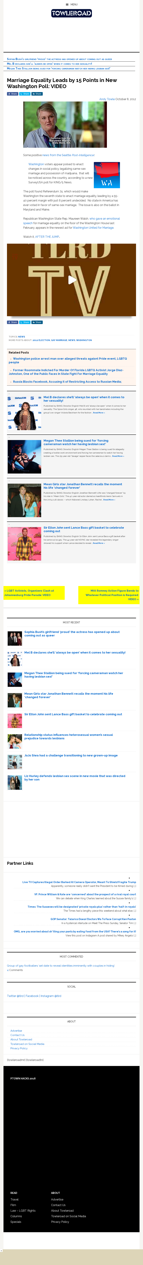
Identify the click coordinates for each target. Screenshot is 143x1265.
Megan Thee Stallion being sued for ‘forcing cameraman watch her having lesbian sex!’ (58, 68)
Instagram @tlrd (51, 996)
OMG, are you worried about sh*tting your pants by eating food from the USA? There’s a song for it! (75, 931)
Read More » (99, 413)
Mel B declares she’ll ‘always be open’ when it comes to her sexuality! (49, 63)
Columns (16, 1216)
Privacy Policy (19, 1048)
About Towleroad (21, 1039)
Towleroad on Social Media (27, 1044)
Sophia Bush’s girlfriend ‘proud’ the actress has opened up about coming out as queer (59, 59)
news (45, 155)
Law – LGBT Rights (23, 1210)
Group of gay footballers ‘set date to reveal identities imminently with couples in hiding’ (61, 965)
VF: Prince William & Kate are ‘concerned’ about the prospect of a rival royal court (85, 894)
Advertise (16, 1030)
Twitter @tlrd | (16, 996)
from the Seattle (72, 155)
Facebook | (33, 996)
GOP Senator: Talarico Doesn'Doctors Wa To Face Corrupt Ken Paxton (93, 919)
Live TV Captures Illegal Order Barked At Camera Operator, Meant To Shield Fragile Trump (79, 882)
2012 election (41, 340)
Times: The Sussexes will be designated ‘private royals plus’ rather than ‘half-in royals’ (82, 906)
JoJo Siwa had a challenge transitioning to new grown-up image (71, 755)
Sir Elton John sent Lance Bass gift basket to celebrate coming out (73, 714)
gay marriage (59, 340)
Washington (36, 164)
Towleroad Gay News (71, 13)
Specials (15, 1221)
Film (13, 1205)
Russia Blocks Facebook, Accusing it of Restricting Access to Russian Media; (67, 381)
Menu (74, 4)
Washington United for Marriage (93, 227)
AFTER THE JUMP (47, 236)
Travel (14, 1199)
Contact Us (17, 1035)
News (21, 337)
